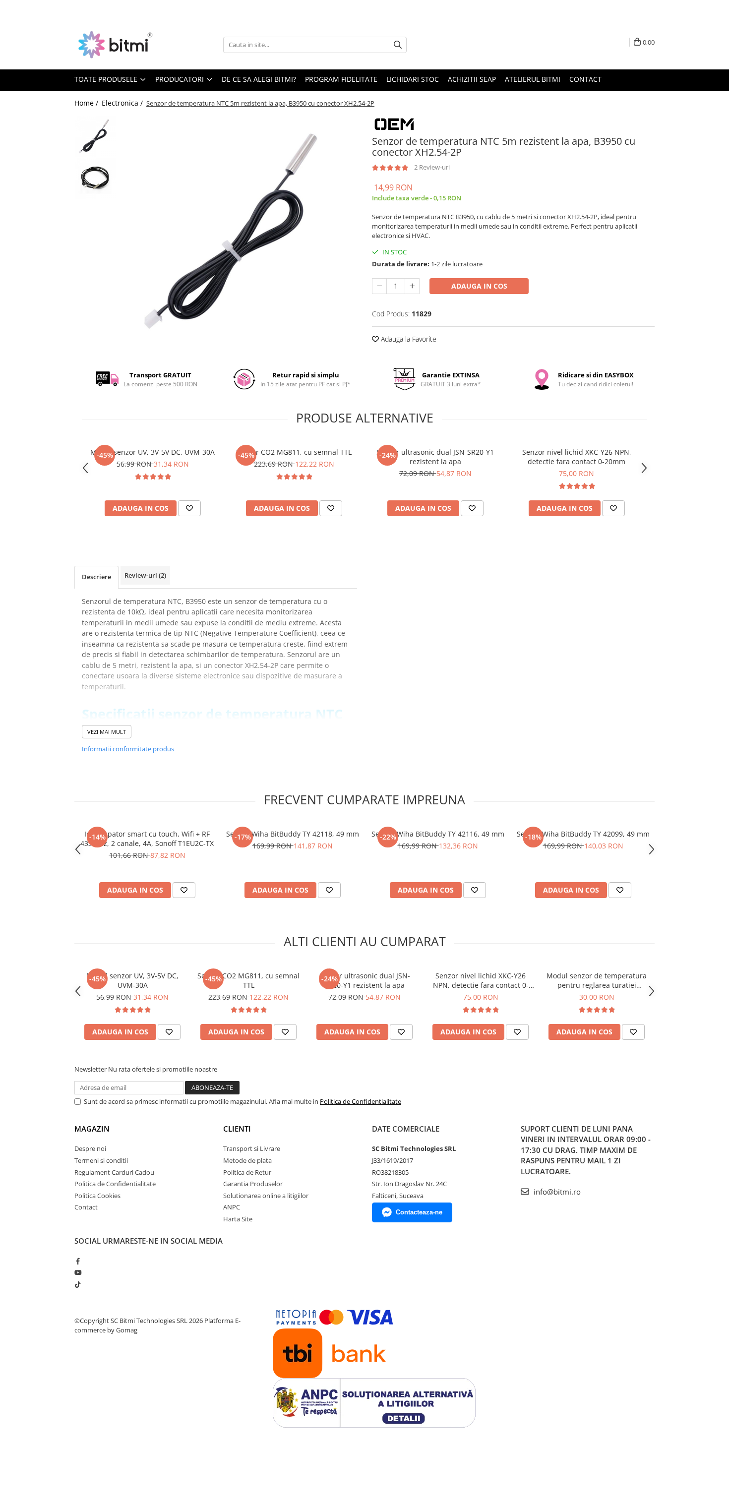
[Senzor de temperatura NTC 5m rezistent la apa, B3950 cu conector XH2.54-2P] (239, 233)
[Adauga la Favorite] (189, 508)
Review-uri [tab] (145, 575)
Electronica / (123, 103)
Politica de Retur (247, 1172)
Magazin (92, 1129)
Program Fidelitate (341, 79)
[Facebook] (77, 1261)
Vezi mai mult (106, 731)
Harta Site (237, 1218)
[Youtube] (77, 1272)
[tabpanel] (239, 233)
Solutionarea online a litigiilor (265, 1195)
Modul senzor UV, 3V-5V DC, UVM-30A (152, 452)
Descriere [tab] (96, 576)
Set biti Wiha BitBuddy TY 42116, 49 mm (437, 834)
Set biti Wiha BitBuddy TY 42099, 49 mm (583, 834)
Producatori (180, 79)
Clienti (237, 1129)
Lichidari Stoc (412, 79)
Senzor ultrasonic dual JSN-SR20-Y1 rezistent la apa (435, 456)
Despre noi (90, 1148)
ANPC (231, 1207)
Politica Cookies (97, 1195)
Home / (87, 103)
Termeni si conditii (101, 1160)
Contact (585, 79)
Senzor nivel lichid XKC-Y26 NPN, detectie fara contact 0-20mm (576, 456)
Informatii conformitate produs (128, 748)
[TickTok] (77, 1284)
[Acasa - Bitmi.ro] (124, 44)
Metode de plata (247, 1160)
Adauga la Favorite (407, 339)
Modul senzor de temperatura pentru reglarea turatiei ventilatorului (597, 980)
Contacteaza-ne (419, 1212)
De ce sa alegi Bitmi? (259, 79)
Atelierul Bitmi (532, 79)
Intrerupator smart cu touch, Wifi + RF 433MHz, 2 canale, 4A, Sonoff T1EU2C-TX (147, 838)
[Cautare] (398, 45)
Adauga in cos (479, 286)
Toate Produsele (106, 79)
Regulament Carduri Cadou (114, 1172)
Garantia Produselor (253, 1183)
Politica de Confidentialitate (360, 1101)
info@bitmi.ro (556, 1192)
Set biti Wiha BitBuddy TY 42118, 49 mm (292, 834)
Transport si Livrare (251, 1148)
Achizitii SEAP (472, 79)
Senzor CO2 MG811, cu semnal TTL (294, 452)
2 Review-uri (432, 167)
